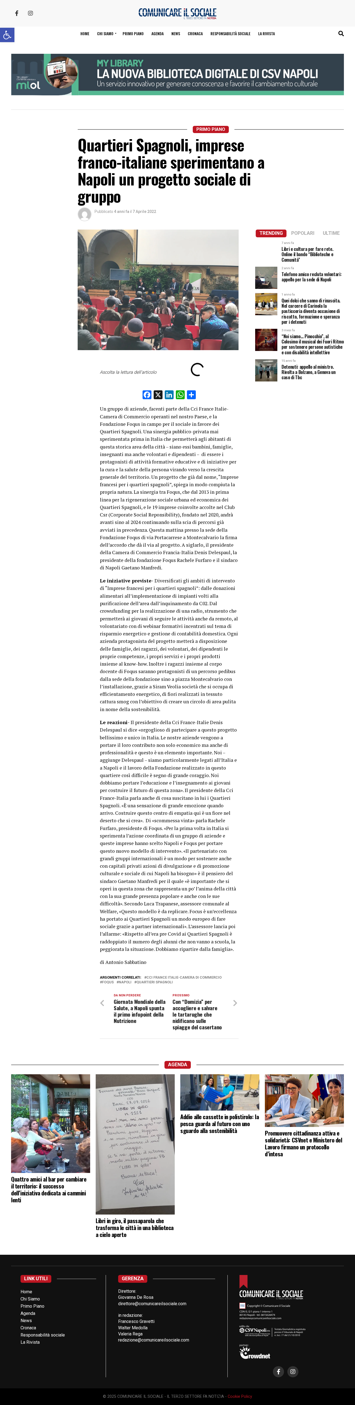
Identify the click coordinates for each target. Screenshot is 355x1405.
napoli (125, 982)
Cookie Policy (240, 1396)
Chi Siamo (30, 1299)
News (175, 33)
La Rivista (266, 33)
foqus (108, 982)
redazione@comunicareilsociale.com (153, 1340)
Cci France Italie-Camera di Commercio (184, 977)
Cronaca (195, 33)
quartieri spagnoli (154, 982)
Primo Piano (133, 33)
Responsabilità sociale (230, 33)
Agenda (157, 33)
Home (84, 33)
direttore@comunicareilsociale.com (152, 1303)
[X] (158, 395)
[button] (7, 35)
